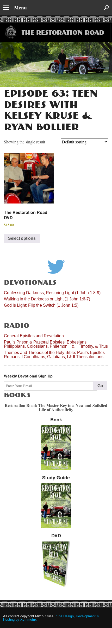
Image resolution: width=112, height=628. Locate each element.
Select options (22, 238)
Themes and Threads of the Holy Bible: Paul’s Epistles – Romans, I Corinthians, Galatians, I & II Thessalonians (56, 354)
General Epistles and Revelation (34, 336)
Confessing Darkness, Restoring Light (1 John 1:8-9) (52, 292)
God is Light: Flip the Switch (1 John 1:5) (41, 305)
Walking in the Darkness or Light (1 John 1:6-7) (47, 299)
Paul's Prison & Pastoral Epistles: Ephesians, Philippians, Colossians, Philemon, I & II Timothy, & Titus (56, 344)
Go (100, 385)
